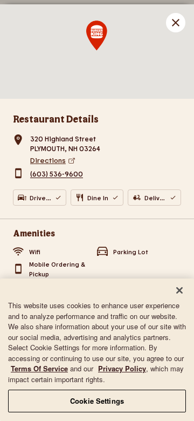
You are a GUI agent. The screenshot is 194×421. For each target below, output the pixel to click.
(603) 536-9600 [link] (56, 174)
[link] (105, 160)
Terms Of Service (39, 368)
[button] (175, 22)
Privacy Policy (122, 368)
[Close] (179, 290)
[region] (97, 350)
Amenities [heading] (34, 233)
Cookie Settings (97, 401)
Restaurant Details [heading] (56, 119)
